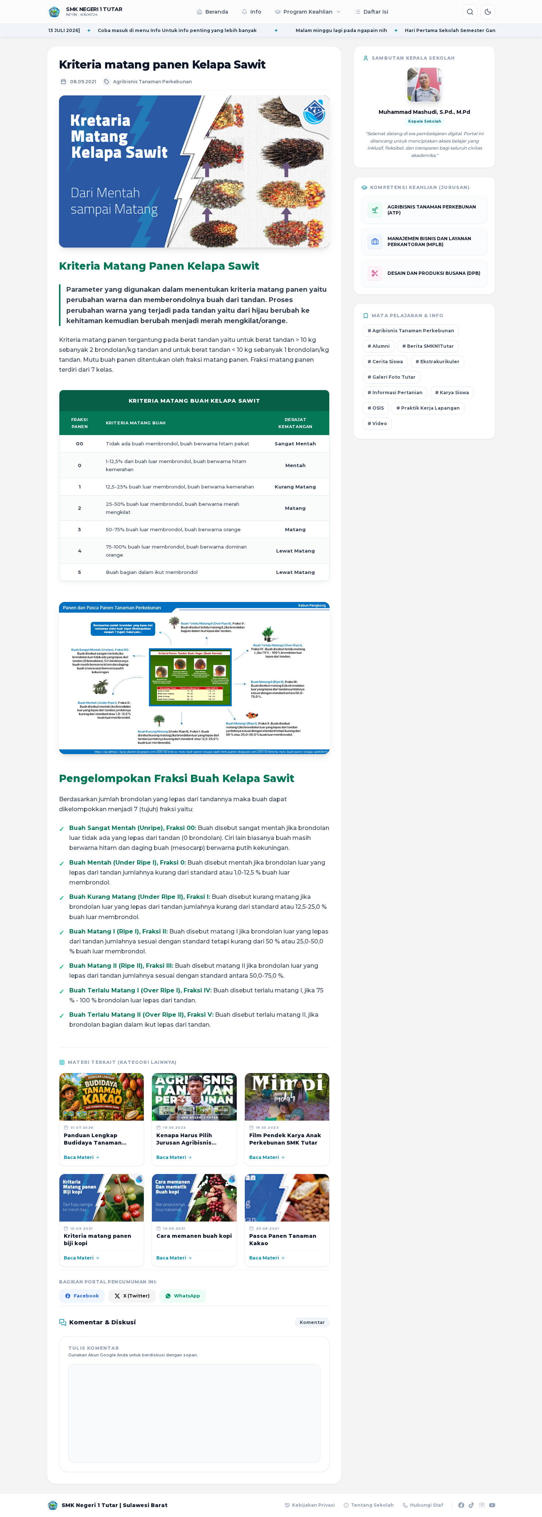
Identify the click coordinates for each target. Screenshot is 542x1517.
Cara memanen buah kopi (194, 1236)
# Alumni (379, 346)
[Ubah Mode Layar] (487, 11)
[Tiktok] (472, 1505)
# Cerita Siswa (385, 361)
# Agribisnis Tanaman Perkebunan (411, 330)
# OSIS (376, 408)
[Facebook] (461, 1505)
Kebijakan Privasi (313, 1505)
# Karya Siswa (452, 392)
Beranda (216, 11)
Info (255, 11)
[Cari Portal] (470, 11)
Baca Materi (79, 1157)
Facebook (86, 1296)
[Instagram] (482, 1505)
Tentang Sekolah (372, 1505)
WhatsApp (187, 1296)
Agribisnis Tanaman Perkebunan (152, 81)
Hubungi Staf (426, 1505)
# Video (377, 423)
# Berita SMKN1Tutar (428, 346)
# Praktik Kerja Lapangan (428, 408)
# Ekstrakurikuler (437, 361)
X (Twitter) (136, 1296)
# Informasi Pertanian (395, 392)
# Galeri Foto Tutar (392, 377)
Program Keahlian (308, 11)
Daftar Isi (376, 11)
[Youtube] (492, 1505)
